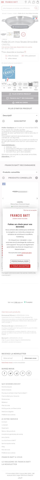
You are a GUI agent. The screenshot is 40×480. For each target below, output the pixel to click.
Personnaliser (20, 261)
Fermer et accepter (30, 210)
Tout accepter (20, 266)
